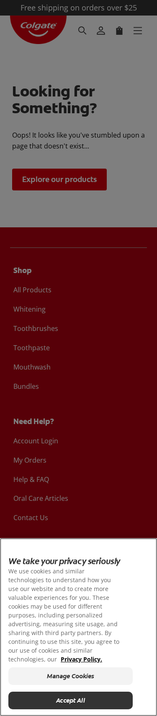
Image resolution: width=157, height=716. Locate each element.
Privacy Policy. (81, 659)
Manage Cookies (71, 676)
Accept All (70, 700)
